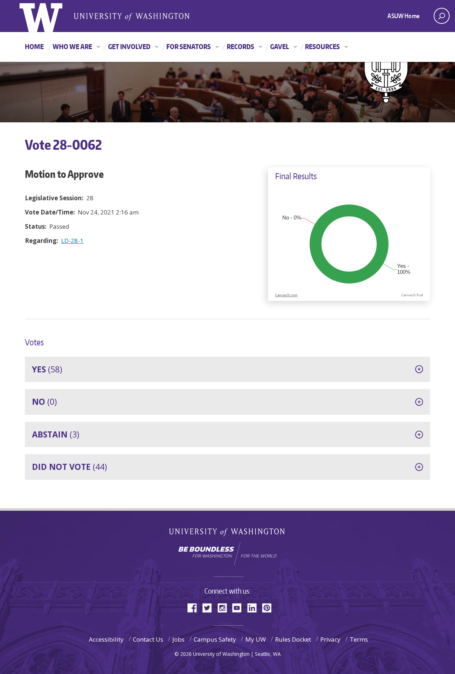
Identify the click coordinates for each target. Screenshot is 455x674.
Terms (359, 639)
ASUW (48, 16)
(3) (55, 434)
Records (240, 46)
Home (34, 46)
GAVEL (279, 46)
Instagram (224, 607)
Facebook (194, 607)
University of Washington (227, 534)
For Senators (188, 46)
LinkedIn (254, 607)
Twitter (209, 607)
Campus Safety (215, 639)
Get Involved (129, 46)
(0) (44, 401)
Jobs (178, 639)
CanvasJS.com (286, 295)
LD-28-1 (72, 241)
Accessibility (106, 639)
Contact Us (148, 639)
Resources (322, 46)
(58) (47, 369)
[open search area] (442, 16)
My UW (255, 639)
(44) (69, 466)
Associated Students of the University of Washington (131, 16)
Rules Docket (293, 639)
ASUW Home (403, 16)
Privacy (330, 639)
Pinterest (269, 607)
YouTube (239, 607)
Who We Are (72, 46)
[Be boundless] (227, 553)
